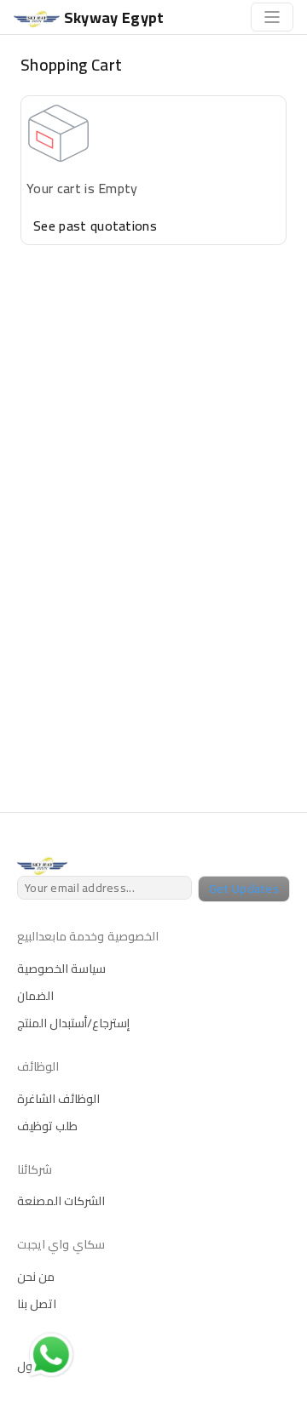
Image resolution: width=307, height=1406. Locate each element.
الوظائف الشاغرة (58, 1099)
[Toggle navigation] (272, 17)
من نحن (36, 1277)
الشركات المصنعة (61, 1201)
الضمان (35, 996)
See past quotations (95, 225)
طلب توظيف (47, 1126)
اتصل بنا (36, 1304)
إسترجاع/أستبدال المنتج (73, 1023)
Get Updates (244, 888)
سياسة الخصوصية (61, 968)
